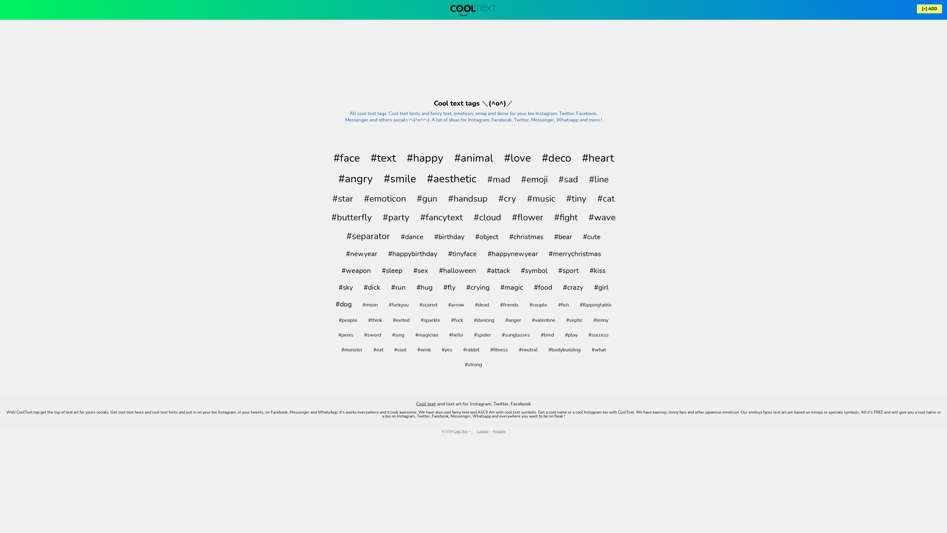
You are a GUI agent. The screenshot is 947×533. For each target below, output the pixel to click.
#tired (547, 335)
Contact (482, 431)
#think (375, 320)
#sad (568, 179)
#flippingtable (596, 305)
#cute (592, 237)
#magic (511, 287)
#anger (513, 320)
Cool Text (461, 431)
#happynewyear (513, 254)
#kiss (597, 270)
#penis (345, 335)
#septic (574, 320)
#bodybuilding (564, 349)
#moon (370, 305)
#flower (527, 217)
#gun (427, 198)
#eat (378, 349)
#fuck (457, 320)
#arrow (456, 305)
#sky (346, 287)
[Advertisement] (473, 59)
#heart (598, 158)
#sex (420, 270)
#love (517, 158)
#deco (556, 158)
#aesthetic (451, 179)
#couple (538, 305)
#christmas (526, 237)
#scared (428, 305)
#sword (372, 335)
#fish (563, 305)
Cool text (426, 404)
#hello (456, 335)
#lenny (600, 320)
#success (598, 335)
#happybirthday (412, 254)
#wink (424, 349)
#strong (473, 364)
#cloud (487, 217)
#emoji (534, 179)
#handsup (468, 198)
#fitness (499, 349)
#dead (482, 305)
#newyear (361, 254)
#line (599, 179)
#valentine (543, 320)
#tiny (576, 198)
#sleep (392, 270)
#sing (398, 335)
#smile (400, 179)
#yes (447, 349)
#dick (372, 287)
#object (486, 237)
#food (543, 287)
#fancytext (441, 217)
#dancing (484, 320)
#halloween (457, 270)
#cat (606, 198)
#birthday (449, 237)
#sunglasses (516, 335)
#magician (426, 335)
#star (342, 198)
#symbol (534, 270)
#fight (566, 217)
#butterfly (351, 217)
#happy (425, 158)
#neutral (528, 349)
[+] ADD (929, 9)
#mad (498, 179)
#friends (509, 305)
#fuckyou (399, 305)
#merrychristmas (575, 254)
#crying (478, 287)
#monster (352, 349)
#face (346, 158)
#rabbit (471, 349)
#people (348, 320)
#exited (401, 320)
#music (541, 198)
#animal (473, 158)
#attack (498, 270)
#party (396, 217)
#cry (507, 198)
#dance (412, 237)
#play (571, 335)
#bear (563, 237)
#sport (568, 270)
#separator (368, 236)
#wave (602, 217)
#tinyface (462, 254)
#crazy (573, 287)
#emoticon (385, 198)
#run (398, 287)
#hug (425, 287)
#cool (400, 349)
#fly (449, 287)
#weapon (356, 270)
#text (383, 158)
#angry (355, 179)
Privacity (499, 431)
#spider (482, 335)
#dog (344, 304)
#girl (601, 287)
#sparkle (430, 320)
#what (599, 349)
